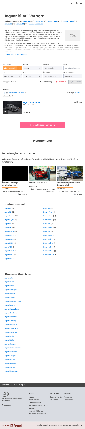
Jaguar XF (26, 21)
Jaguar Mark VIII (48, 255)
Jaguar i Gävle (9, 340)
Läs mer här (75, 425)
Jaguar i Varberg (10, 359)
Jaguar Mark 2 (9, 235)
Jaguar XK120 (9, 255)
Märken (25, 64)
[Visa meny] (81, 3)
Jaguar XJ (39, 21)
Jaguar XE (8, 24)
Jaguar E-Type (9, 231)
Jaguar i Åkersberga (11, 371)
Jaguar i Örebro (9, 282)
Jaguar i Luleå (9, 278)
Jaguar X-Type (47, 227)
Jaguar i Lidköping (10, 356)
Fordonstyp (7, 64)
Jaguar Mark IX (48, 247)
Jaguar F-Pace (53, 21)
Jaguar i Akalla (9, 336)
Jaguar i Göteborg (10, 321)
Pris (24, 72)
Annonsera (68, 397)
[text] (3, 3)
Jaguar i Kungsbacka (11, 328)
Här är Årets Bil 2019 (38, 182)
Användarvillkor (35, 403)
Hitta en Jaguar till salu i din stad (18, 274)
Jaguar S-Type (47, 220)
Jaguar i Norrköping (11, 289)
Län (4, 72)
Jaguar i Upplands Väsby (13, 301)
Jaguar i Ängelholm (11, 363)
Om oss (31, 397)
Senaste (77, 93)
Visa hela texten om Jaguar (16, 54)
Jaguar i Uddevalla (11, 317)
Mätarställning (68, 72)
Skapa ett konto (56, 397)
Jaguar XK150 (9, 243)
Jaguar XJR (46, 231)
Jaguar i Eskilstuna (11, 324)
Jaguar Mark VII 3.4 (32, 102)
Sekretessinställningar (37, 414)
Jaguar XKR (47, 208)
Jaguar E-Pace (47, 216)
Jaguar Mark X (9, 251)
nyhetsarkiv (7, 161)
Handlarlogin (68, 400)
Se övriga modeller (36, 24)
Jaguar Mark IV (48, 243)
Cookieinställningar (36, 411)
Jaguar (17, 204)
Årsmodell (46, 72)
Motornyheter (42, 140)
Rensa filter (61, 82)
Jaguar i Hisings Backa (12, 309)
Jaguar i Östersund (11, 352)
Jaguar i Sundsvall (10, 344)
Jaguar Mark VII (48, 251)
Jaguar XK (20, 24)
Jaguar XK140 (9, 239)
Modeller (46, 64)
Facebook (7, 405)
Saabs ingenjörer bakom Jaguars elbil (68, 184)
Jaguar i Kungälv (10, 297)
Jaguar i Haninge (10, 367)
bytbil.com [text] (5, 394)
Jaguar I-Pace (47, 212)
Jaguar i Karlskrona (11, 313)
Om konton (54, 400)
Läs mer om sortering (16, 93)
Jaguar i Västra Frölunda (13, 348)
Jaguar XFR (8, 259)
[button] (5, 111)
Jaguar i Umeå (9, 286)
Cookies (32, 408)
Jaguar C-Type (47, 235)
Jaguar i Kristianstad (11, 332)
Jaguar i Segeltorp (10, 305)
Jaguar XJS (46, 224)
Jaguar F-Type (68, 21)
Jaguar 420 (8, 247)
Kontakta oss (34, 400)
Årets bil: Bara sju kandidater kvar (10, 184)
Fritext (65, 64)
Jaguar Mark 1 (47, 239)
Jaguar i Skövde (10, 293)
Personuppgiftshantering (38, 405)
